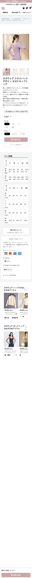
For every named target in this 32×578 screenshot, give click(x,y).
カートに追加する (16, 145)
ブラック (14, 134)
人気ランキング (26, 12)
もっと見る (26, 288)
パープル (22, 134)
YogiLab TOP (5, 18)
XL (7, 127)
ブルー (7, 134)
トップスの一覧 (15, 18)
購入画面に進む (16, 139)
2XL (13, 127)
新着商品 (5, 12)
